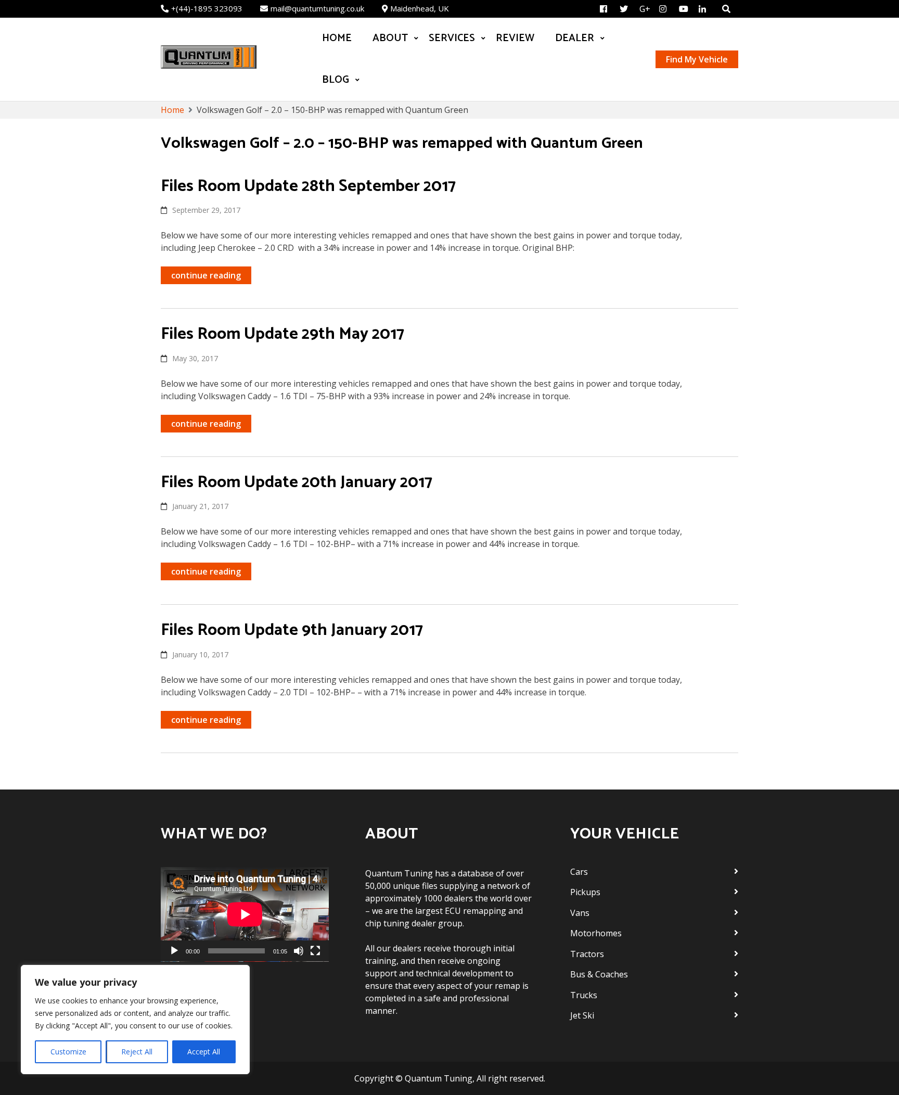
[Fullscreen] (315, 951)
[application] (245, 914)
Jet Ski (582, 1015)
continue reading (206, 275)
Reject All (136, 1051)
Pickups (585, 892)
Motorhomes (596, 933)
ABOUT (390, 38)
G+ (644, 9)
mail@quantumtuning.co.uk (317, 8)
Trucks (583, 995)
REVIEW (515, 38)
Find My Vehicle (697, 59)
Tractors (587, 954)
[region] (135, 1019)
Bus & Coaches (599, 974)
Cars (579, 871)
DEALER (574, 38)
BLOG (335, 79)
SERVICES (452, 38)
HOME (337, 38)
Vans (579, 913)
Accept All (203, 1051)
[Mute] (298, 951)
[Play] (174, 951)
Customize (68, 1051)
